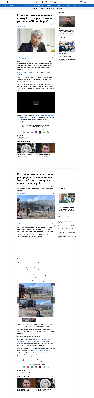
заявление (47, 234)
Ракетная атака (37, 372)
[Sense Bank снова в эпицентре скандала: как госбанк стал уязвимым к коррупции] (67, 46)
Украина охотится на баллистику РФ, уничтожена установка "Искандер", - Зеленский (67, 221)
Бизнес (43, 5)
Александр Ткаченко (22, 137)
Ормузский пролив (50, 8)
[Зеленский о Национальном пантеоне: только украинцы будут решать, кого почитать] (67, 21)
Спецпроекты (71, 5)
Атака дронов (30, 372)
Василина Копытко (63, 204)
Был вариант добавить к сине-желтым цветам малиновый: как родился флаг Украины (66, 210)
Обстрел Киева (35, 8)
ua (6, 2)
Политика (37, 5)
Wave (58, 5)
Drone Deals (42, 8)
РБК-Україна (32, 72)
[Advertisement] (36, 248)
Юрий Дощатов (62, 53)
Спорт (54, 5)
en (9, 2)
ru (11, 2)
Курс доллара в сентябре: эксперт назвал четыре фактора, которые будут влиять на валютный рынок (66, 227)
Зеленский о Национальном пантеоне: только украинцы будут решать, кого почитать (66, 31)
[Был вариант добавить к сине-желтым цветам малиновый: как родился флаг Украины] (67, 198)
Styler (64, 5)
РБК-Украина (31, 234)
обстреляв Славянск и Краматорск (38, 350)
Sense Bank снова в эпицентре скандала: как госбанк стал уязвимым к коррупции (67, 58)
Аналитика (28, 5)
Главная (19, 12)
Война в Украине (58, 8)
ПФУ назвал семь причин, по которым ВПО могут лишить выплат (67, 237)
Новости (21, 5)
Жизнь (49, 5)
